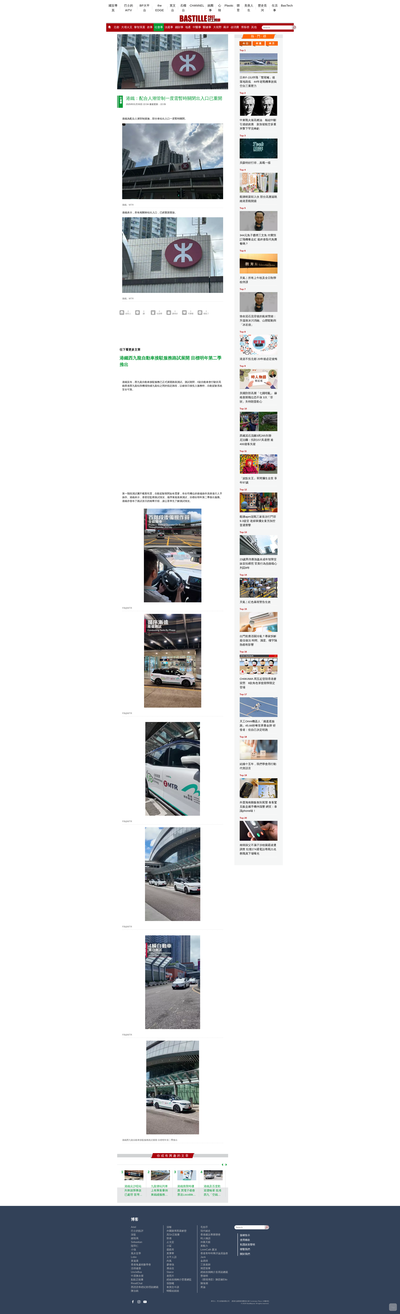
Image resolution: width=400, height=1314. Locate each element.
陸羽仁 (134, 1245)
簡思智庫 (205, 1268)
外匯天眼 (205, 1242)
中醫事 (197, 27)
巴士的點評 (137, 1230)
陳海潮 (204, 1283)
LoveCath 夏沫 (208, 1249)
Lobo (134, 1257)
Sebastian (136, 1242)
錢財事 (179, 27)
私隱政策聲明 (247, 1244)
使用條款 (245, 1240)
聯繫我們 (245, 1249)
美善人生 (248, 8)
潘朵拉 (170, 1268)
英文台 (173, 8)
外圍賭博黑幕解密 (177, 1230)
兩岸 (226, 27)
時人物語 (205, 1238)
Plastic (229, 5)
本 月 (272, 43)
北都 (116, 27)
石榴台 (183, 8)
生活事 (275, 8)
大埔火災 (126, 27)
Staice (170, 1272)
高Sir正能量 (173, 1234)
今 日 (245, 43)
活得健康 (136, 1268)
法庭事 (169, 27)
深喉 (169, 1227)
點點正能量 (137, 1279)
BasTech (287, 5)
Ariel (133, 1227)
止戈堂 (170, 1242)
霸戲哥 (170, 1249)
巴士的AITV (128, 8)
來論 (202, 1287)
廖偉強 (170, 1264)
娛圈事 (210, 8)
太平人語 (172, 1257)
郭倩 (169, 1238)
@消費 (235, 27)
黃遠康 (134, 1260)
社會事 (159, 27)
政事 (150, 27)
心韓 (219, 8)
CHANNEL (197, 5)
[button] (221, 1164)
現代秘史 (205, 1230)
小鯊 (169, 1245)
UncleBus (136, 1272)
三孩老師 (205, 1264)
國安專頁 (113, 8)
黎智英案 (139, 27)
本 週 (258, 43)
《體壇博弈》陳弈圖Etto (213, 1279)
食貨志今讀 (173, 1287)
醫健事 (207, 27)
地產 (188, 27)
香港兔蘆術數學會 (141, 1264)
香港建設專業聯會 (210, 1234)
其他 (254, 27)
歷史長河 (262, 8)
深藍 (133, 1234)
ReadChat (136, 1283)
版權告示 (245, 1235)
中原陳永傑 (137, 1275)
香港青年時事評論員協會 (214, 1253)
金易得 (204, 1260)
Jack (203, 1257)
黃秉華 (170, 1253)
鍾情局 (134, 1238)
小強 (133, 1249)
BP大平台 (145, 8)
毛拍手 (204, 1227)
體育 (238, 8)
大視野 (217, 27)
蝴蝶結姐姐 (173, 1290)
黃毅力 (204, 1245)
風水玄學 (136, 1253)
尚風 (169, 1260)
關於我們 (245, 1254)
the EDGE (159, 8)
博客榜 (245, 27)
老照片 (170, 1275)
